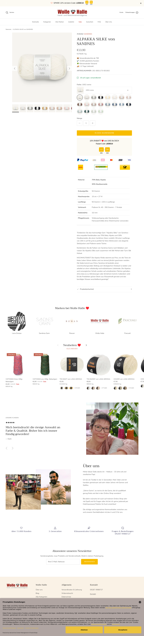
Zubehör (71, 22)
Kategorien (47, 22)
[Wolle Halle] (72, 12)
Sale (80, 22)
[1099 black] (101, 97)
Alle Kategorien (41, 597)
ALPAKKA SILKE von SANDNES (23, 29)
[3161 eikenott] (80, 104)
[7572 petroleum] (87, 111)
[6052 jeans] (115, 104)
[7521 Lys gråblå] (80, 111)
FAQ (99, 22)
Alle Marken (59, 22)
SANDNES (88, 34)
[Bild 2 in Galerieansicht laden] (42, 67)
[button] (137, 3)
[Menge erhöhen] (92, 123)
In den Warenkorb (104, 133)
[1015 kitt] (87, 97)
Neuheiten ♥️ (72, 345)
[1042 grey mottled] (94, 97)
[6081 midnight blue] (129, 104)
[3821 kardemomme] (94, 104)
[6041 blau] (108, 104)
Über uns (39, 590)
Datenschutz (66, 597)
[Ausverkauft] (108, 97)
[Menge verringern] (79, 123)
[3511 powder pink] (87, 104)
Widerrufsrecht (67, 593)
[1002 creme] (80, 97)
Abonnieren (89, 562)
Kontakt (93, 594)
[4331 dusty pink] (101, 104)
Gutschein (89, 22)
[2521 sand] (122, 97)
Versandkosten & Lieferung (72, 590)
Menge (79, 118)
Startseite (35, 22)
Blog (37, 593)
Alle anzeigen (72, 348)
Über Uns (108, 22)
